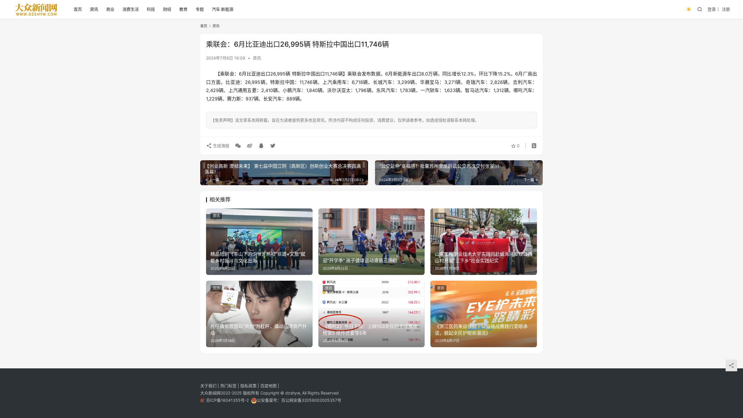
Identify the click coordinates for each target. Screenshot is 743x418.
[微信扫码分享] (238, 145)
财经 (167, 9)
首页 (78, 9)
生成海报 (220, 145)
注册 (726, 9)
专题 (200, 9)
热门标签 (229, 385)
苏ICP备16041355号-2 (228, 400)
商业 (110, 9)
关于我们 (209, 385)
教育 (183, 9)
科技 (151, 9)
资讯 (94, 9)
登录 (712, 9)
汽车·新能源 (222, 9)
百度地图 (268, 385)
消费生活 (130, 9)
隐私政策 (249, 385)
